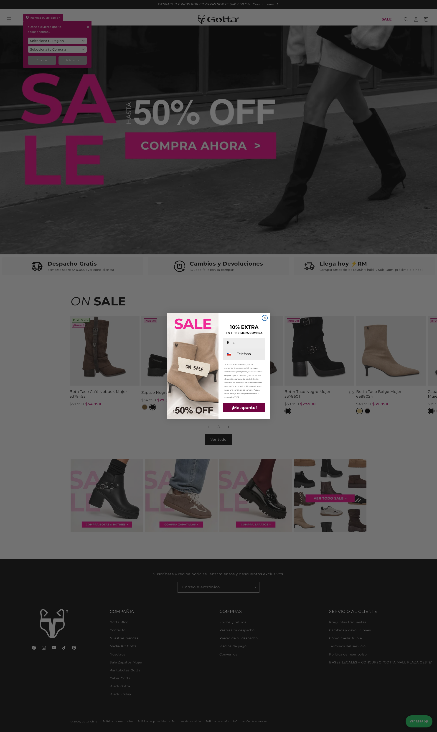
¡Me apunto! (244, 407)
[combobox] (230, 354)
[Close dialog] (264, 318)
